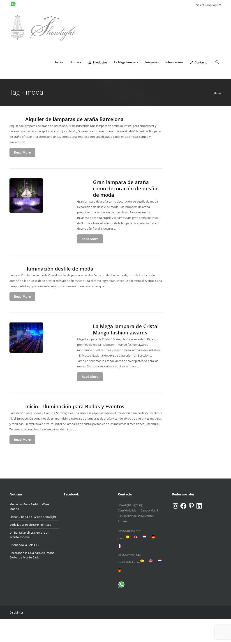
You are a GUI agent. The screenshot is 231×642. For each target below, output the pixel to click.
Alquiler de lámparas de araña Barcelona (74, 119)
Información (174, 62)
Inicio (59, 62)
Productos (100, 62)
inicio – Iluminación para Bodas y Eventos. (75, 406)
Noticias (75, 62)
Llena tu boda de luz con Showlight (32, 517)
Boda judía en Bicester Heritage (30, 525)
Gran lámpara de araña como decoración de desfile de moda (126, 188)
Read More (22, 152)
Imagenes (152, 62)
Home (218, 93)
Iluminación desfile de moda (59, 268)
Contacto (201, 62)
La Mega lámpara (126, 62)
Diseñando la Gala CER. (24, 545)
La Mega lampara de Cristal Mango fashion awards (126, 329)
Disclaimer (16, 612)
